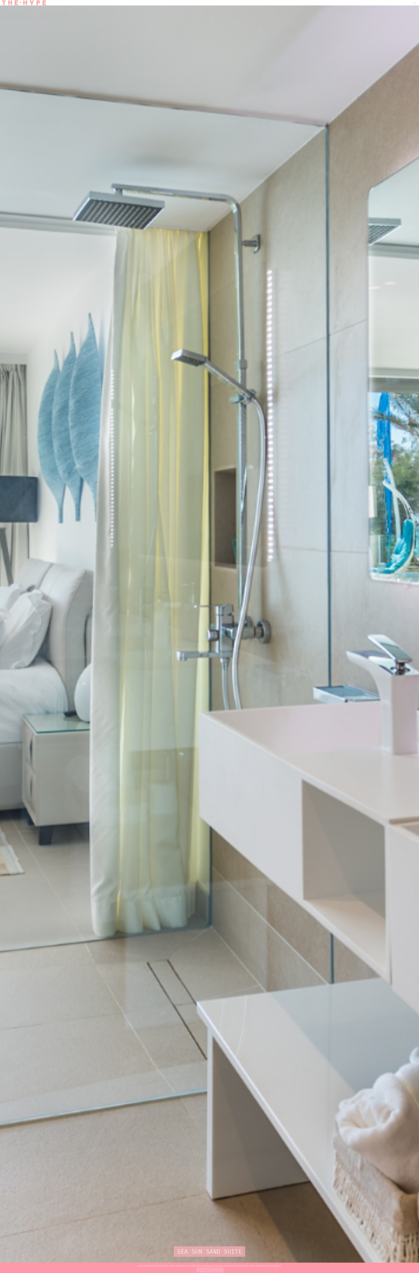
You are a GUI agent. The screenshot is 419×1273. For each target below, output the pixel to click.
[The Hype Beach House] (35, 3)
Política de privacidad (212, 1270)
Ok (199, 1270)
